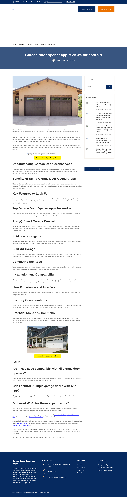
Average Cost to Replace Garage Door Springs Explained (103, 140)
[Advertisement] (63, 29)
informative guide (22, 423)
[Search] (109, 87)
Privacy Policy (81, 467)
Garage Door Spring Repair (105, 467)
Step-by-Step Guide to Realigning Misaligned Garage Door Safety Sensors (104, 116)
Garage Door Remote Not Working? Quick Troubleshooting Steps (104, 151)
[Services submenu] (24, 44)
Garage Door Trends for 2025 (21, 425)
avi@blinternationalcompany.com (53, 2)
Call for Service (106, 9)
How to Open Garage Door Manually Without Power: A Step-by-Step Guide (104, 128)
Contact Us (80, 473)
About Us (80, 465)
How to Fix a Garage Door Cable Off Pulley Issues (103, 104)
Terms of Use (81, 470)
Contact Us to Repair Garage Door (47, 158)
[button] (47, 158)
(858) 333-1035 (70, 2)
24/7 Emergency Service (105, 470)
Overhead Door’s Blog (36, 417)
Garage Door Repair (103, 465)
